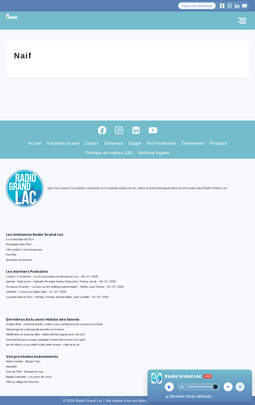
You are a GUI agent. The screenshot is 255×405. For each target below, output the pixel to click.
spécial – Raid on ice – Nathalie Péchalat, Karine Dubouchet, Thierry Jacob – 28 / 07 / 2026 (61, 281)
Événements (193, 143)
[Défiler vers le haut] (245, 358)
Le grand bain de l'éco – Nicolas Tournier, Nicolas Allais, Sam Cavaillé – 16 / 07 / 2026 (57, 296)
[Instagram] (119, 130)
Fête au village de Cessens (22, 381)
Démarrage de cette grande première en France (35, 329)
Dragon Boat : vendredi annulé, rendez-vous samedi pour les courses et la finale (54, 324)
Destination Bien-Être (18, 244)
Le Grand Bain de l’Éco (20, 239)
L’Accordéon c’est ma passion (24, 249)
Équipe (134, 143)
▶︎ (169, 387)
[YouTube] (152, 130)
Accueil (35, 143)
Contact (91, 143)
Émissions (114, 143)
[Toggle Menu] (242, 21)
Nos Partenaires (161, 143)
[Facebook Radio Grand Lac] (222, 5)
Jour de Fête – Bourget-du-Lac (24, 371)
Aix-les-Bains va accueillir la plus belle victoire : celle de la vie (42, 344)
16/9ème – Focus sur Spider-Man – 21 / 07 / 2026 (36, 291)
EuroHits (11, 254)
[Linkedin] (136, 130)
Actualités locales (63, 143)
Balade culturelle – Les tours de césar (29, 376)
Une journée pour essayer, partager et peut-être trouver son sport (45, 339)
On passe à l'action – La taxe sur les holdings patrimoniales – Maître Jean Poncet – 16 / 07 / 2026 (65, 286)
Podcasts (218, 143)
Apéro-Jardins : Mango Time (23, 361)
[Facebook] (102, 130)
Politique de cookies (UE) (109, 152)
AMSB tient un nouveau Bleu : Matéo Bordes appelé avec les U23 (45, 334)
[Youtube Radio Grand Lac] (244, 5)
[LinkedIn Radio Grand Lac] (237, 5)
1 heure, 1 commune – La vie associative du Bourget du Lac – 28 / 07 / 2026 (52, 276)
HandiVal (11, 366)
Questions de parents (19, 259)
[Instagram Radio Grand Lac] (229, 5)
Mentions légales (153, 152)
